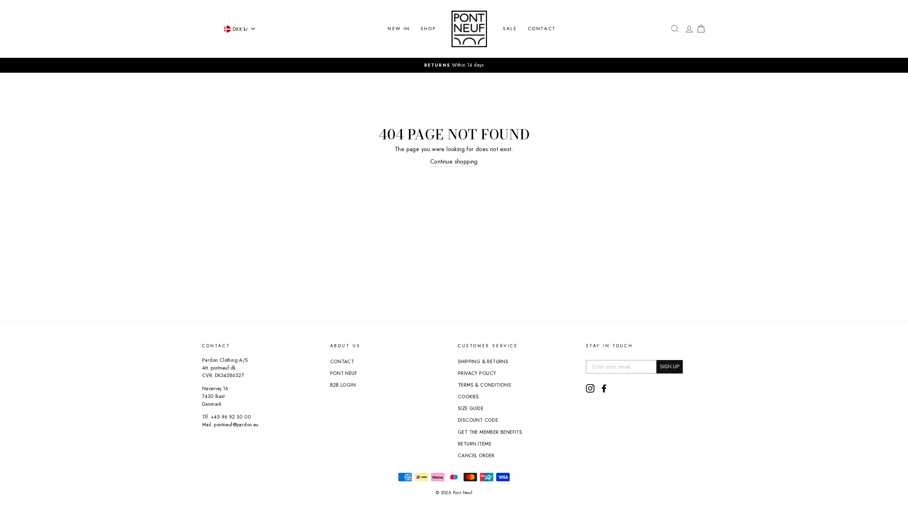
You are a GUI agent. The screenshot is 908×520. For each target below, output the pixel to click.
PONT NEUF (344, 373)
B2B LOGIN (343, 384)
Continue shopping (454, 161)
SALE (510, 28)
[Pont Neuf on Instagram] (590, 388)
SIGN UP (669, 366)
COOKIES (468, 396)
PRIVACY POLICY (477, 373)
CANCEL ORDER (476, 455)
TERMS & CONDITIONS (484, 384)
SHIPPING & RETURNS (483, 361)
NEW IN (399, 28)
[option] (454, 65)
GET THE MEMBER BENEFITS (490, 432)
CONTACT (542, 28)
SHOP (428, 28)
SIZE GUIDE (470, 408)
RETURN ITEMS (475, 443)
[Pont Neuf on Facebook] (604, 388)
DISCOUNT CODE (478, 420)
